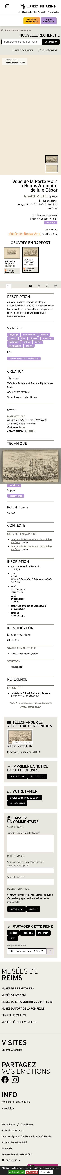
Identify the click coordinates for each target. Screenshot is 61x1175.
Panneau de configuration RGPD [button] (16, 1154)
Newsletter (7, 1108)
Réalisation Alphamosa (12, 1130)
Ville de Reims (8, 1124)
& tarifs (15, 1102)
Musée (48, 20)
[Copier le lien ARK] (50, 951)
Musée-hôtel (18, 1022)
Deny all (32, 1172)
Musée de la (26, 1002)
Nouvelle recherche (39, 35)
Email (13, 938)
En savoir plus (53, 12)
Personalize (46, 1172)
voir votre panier (49, 50)
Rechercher (50, 42)
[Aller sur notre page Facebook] (5, 1079)
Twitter (13, 932)
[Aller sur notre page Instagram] (15, 1079)
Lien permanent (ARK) (16, 945)
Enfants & (11, 1050)
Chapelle (13, 1015)
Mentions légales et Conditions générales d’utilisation (26, 1136)
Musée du (23, 1009)
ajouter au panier (24, 50)
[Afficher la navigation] (7, 7)
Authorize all (17, 1172)
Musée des (31, 20)
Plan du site (6, 1148)
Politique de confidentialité (14, 1142)
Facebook (28, 932)
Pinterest (43, 932)
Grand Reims (27, 1124)
